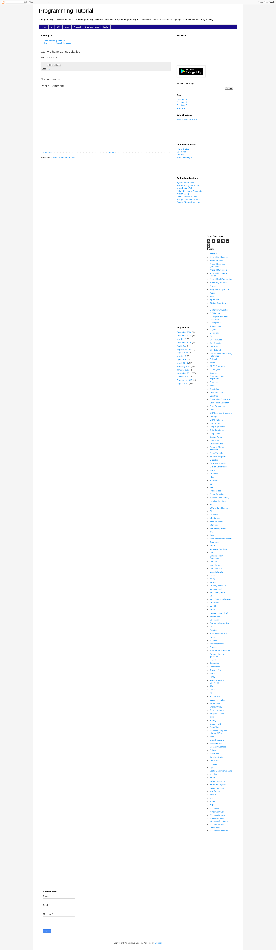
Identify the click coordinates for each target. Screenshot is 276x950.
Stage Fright (215, 724)
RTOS (212, 677)
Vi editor (213, 774)
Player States (183, 149)
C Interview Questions (220, 310)
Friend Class (215, 491)
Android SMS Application (221, 279)
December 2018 (184, 335)
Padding (213, 630)
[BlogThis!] (51, 65)
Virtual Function (217, 788)
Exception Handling (218, 463)
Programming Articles (54, 41)
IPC (211, 532)
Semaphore (215, 703)
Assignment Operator (219, 289)
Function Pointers (218, 501)
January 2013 (183, 370)
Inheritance (215, 518)
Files (212, 477)
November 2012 (184, 373)
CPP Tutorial (215, 423)
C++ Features (216, 340)
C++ (58, 27)
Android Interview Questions (217, 265)
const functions (216, 392)
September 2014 (184, 349)
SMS (212, 717)
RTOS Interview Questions (217, 681)
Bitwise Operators (218, 303)
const (212, 385)
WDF (212, 805)
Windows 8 (215, 808)
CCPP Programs (217, 366)
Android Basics (216, 260)
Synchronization (217, 757)
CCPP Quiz (215, 369)
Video (212, 777)
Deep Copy (215, 433)
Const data (215, 389)
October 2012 (183, 377)
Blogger (158, 943)
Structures (214, 754)
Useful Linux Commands (221, 771)
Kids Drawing (183, 194)
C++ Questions (216, 343)
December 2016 (184, 342)
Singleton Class (217, 713)
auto (212, 296)
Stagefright (215, 727)
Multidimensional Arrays (220, 599)
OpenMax (214, 620)
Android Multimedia (218, 270)
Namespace (215, 616)
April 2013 (181, 359)
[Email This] (48, 65)
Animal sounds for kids (187, 196)
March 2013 (182, 363)
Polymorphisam (217, 643)
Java (212, 535)
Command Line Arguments (217, 377)
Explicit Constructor (218, 467)
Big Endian (214, 299)
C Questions (215, 326)
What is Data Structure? (188, 119)
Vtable (212, 801)
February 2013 (183, 366)
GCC (212, 504)
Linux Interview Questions (216, 557)
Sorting (213, 720)
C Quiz (213, 329)
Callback (213, 359)
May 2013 (181, 356)
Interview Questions (219, 528)
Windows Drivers (217, 815)
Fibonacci (214, 473)
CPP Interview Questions (221, 413)
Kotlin (105, 27)
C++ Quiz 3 (182, 105)
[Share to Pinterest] (59, 65)
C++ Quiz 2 (182, 102)
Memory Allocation (218, 585)
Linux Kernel (215, 565)
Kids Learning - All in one (188, 185)
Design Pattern (216, 437)
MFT (212, 596)
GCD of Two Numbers (220, 508)
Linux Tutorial (216, 568)
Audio (212, 293)
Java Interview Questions (221, 538)
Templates (214, 760)
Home (43, 27)
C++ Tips (214, 346)
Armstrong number (218, 282)
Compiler (214, 382)
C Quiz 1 (181, 108)
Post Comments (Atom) (64, 157)
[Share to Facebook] (56, 65)
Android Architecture (219, 257)
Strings (213, 750)
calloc (212, 362)
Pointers (213, 640)
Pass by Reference (218, 633)
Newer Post (47, 152)
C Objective (215, 313)
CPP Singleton (216, 420)
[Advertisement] (190, 131)
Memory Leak (216, 589)
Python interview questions (217, 655)
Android (77, 27)
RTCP (212, 673)
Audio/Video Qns (184, 157)
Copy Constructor (218, 406)
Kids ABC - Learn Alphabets (189, 191)
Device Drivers (216, 444)
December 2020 (184, 332)
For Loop (214, 480)
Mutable (213, 606)
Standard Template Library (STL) (218, 732)
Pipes (212, 637)
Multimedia (215, 602)
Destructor (214, 440)
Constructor (215, 396)
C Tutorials (214, 333)
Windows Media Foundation (217, 825)
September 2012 (184, 380)
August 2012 (182, 383)
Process (213, 647)
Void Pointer (215, 791)
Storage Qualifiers (218, 747)
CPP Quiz (214, 416)
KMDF (212, 545)
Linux (67, 27)
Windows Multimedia (219, 830)
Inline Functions (217, 521)
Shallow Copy (216, 707)
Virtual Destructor (217, 781)
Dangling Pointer (217, 426)
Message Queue (217, 592)
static (212, 736)
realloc (213, 660)
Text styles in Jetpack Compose (57, 43)
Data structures (92, 27)
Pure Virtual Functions (220, 650)
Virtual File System (218, 784)
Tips (211, 767)
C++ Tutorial (215, 350)
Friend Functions (217, 494)
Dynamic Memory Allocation (218, 448)
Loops (212, 575)
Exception (214, 460)
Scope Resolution (218, 700)
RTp (211, 686)
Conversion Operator (219, 403)
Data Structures (217, 430)
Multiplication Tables (186, 188)
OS (211, 626)
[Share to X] (54, 65)
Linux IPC (214, 561)
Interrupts (214, 525)
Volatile (213, 795)
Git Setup (214, 514)
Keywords (214, 542)
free (211, 487)
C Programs (215, 322)
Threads (213, 764)
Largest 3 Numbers (218, 549)
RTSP (212, 690)
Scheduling (215, 696)
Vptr (211, 798)
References (215, 667)
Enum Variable (216, 453)
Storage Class (216, 743)
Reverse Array (216, 670)
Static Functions (217, 740)
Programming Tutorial (66, 10)
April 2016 (181, 346)
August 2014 (182, 353)
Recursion (214, 663)
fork (211, 484)
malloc (212, 582)
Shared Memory (217, 710)
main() (212, 578)
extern (212, 470)
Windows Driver (217, 812)
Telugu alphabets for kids (188, 199)
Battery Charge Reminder (188, 202)
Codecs (180, 154)
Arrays (212, 286)
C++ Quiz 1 (182, 99)
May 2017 (181, 339)
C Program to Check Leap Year (219, 318)
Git (211, 511)
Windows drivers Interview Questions (219, 820)
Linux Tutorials (216, 572)
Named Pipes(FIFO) (219, 613)
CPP (212, 409)
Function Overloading (219, 497)
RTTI (212, 693)
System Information (185, 182)
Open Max (181, 152)
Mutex (212, 609)
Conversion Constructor (220, 399)
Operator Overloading (219, 623)
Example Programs (218, 456)
